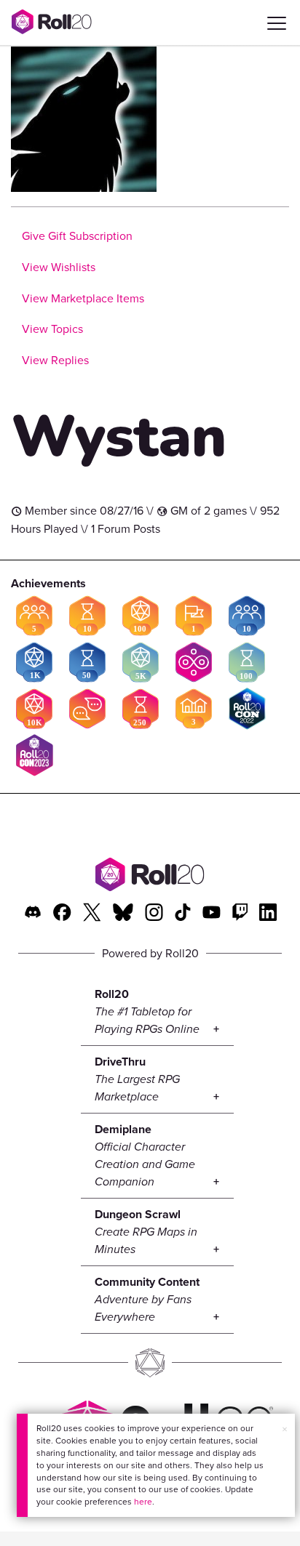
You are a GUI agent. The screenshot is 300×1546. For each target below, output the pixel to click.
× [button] (285, 1429)
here (143, 1501)
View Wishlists (58, 267)
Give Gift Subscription (77, 236)
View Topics (52, 329)
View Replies (55, 360)
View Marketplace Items (83, 298)
